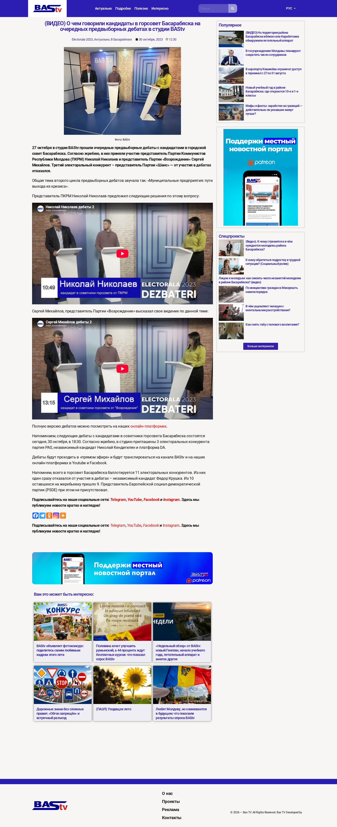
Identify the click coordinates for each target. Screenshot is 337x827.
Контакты (171, 817)
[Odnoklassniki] (49, 515)
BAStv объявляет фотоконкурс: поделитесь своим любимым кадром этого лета (60, 650)
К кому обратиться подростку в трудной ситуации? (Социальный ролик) (273, 262)
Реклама (170, 809)
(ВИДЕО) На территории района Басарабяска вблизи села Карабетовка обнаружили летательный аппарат (272, 36)
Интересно (159, 8)
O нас (167, 793)
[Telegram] (42, 515)
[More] (63, 515)
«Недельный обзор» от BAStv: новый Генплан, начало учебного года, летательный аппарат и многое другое (180, 652)
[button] (290, 8)
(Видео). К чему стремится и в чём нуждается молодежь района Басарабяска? (269, 245)
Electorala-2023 (82, 39)
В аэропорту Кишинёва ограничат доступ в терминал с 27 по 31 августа (273, 71)
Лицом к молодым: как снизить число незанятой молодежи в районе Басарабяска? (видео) (260, 280)
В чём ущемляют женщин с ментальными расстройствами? (268, 308)
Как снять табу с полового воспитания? (272, 324)
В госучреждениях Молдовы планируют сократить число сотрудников (273, 53)
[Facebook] (35, 515)
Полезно (141, 8)
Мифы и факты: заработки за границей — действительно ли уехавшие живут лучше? (274, 109)
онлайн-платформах (148, 426)
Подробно (123, 8)
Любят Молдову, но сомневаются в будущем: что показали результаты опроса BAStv (181, 713)
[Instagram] (56, 515)
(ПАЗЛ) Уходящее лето (113, 709)
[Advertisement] (168, 752)
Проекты (171, 801)
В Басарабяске (121, 39)
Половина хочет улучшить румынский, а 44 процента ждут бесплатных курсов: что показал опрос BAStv (120, 652)
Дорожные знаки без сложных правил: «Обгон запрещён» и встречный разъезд (60, 713)
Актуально (103, 8)
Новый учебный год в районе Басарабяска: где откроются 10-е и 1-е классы (272, 91)
